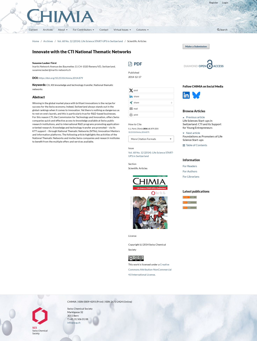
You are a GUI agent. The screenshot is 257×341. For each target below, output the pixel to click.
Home (35, 41)
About (61, 29)
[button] (151, 90)
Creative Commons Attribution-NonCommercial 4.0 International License (150, 269)
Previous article (195, 117)
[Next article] (184, 133)
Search (223, 29)
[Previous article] (184, 117)
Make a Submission (196, 46)
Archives (48, 29)
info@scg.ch (73, 322)
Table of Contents (196, 145)
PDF (137, 63)
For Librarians (191, 176)
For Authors (190, 171)
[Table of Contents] (184, 145)
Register (213, 2)
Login (225, 2)
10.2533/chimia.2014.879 (138, 132)
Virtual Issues (121, 29)
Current (33, 29)
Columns (141, 29)
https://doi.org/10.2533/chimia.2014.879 (61, 77)
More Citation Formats (143, 138)
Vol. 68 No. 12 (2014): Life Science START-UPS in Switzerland (90, 41)
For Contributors (82, 29)
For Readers (190, 166)
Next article (193, 133)
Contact (103, 29)
